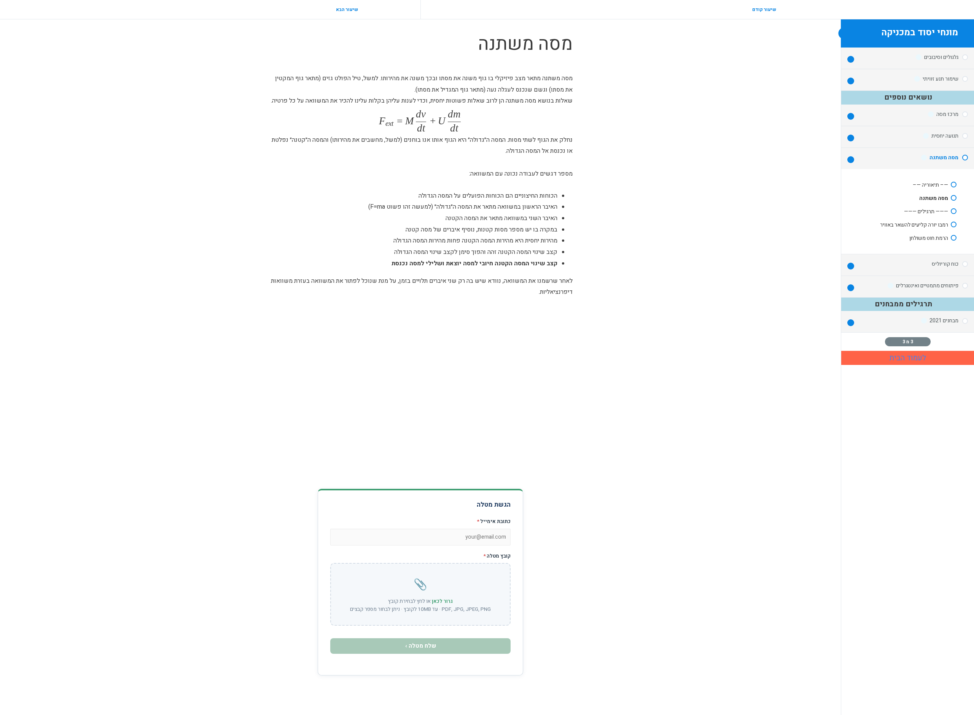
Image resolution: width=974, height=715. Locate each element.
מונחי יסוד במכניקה (919, 32)
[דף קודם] (926, 341)
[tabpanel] (420, 276)
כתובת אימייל (494, 521)
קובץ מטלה (497, 556)
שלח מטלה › (420, 646)
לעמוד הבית (907, 357)
